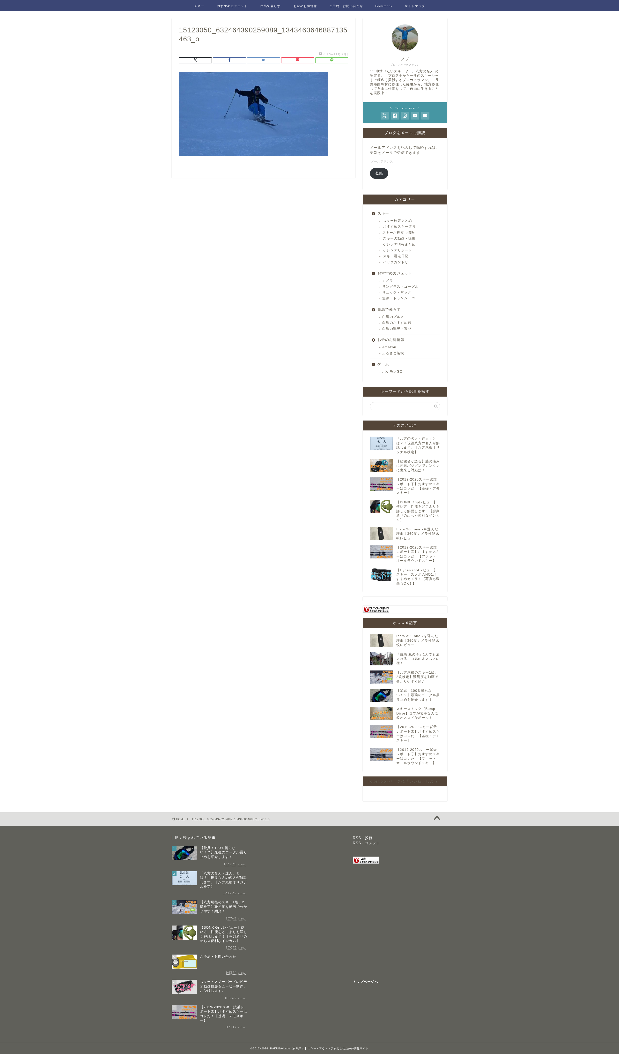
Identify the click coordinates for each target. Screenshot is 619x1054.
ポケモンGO (392, 371)
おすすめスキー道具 (399, 226)
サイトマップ (415, 6)
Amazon (389, 347)
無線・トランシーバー (400, 298)
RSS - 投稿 (363, 838)
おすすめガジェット (232, 6)
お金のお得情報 (305, 6)
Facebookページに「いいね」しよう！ (405, 781)
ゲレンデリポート (397, 250)
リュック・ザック (396, 292)
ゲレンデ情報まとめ (399, 244)
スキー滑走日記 (395, 256)
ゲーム (383, 364)
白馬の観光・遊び (396, 329)
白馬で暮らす (270, 6)
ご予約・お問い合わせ (346, 6)
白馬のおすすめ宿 (396, 322)
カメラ (387, 280)
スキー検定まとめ (397, 221)
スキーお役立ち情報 (398, 232)
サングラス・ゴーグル (400, 286)
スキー (199, 6)
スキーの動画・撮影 (399, 238)
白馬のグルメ (393, 317)
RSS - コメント (366, 843)
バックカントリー (397, 262)
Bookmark (384, 6)
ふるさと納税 (393, 353)
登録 (379, 173)
